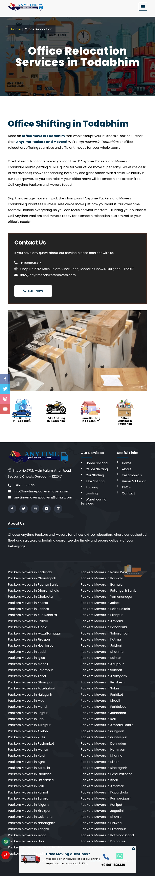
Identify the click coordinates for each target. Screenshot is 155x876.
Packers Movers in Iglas (26, 657)
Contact (128, 493)
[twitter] (23, 509)
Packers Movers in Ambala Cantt (107, 725)
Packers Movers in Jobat (100, 603)
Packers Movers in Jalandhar (103, 713)
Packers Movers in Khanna (101, 755)
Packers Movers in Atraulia (29, 768)
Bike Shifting (95, 481)
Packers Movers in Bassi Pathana (106, 774)
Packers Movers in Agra (26, 761)
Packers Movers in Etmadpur (103, 829)
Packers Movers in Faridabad (103, 706)
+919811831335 (31, 263)
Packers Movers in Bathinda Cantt (107, 835)
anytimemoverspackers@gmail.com (42, 497)
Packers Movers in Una (26, 841)
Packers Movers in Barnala (102, 584)
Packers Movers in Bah (26, 719)
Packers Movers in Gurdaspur (104, 737)
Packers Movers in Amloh (28, 731)
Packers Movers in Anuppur (102, 664)
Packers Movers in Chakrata (30, 596)
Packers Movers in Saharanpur (105, 633)
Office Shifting (97, 469)
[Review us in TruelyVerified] (58, 509)
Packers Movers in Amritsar (102, 786)
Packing (92, 487)
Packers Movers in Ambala (102, 621)
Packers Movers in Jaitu (26, 786)
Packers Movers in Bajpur (28, 713)
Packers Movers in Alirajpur (29, 725)
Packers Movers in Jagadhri (102, 810)
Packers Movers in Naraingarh (31, 823)
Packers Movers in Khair (99, 780)
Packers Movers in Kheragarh (104, 768)
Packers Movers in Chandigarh (32, 578)
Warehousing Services (93, 501)
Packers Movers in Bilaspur (102, 615)
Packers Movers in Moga (27, 835)
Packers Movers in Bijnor (100, 761)
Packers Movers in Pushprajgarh (106, 798)
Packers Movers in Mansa (28, 749)
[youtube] (46, 509)
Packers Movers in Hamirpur (103, 749)
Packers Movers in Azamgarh (104, 676)
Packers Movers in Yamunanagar (107, 596)
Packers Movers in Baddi (27, 651)
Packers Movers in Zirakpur (29, 810)
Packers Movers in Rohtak (101, 657)
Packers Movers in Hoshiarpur (31, 645)
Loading (92, 493)
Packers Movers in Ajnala (27, 627)
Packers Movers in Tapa (27, 676)
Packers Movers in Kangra (28, 829)
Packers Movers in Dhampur (30, 682)
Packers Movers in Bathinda (30, 572)
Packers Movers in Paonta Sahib (33, 584)
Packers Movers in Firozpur (29, 639)
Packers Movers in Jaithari (101, 645)
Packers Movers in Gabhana (30, 816)
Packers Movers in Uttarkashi (31, 780)
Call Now (35, 291)
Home (16, 29)
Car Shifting (95, 475)
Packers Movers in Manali (28, 664)
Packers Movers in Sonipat (101, 670)
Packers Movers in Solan (100, 688)
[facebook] (12, 509)
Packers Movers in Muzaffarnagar (34, 633)
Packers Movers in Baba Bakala (105, 609)
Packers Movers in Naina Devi (104, 572)
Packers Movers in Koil (98, 719)
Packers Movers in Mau (26, 700)
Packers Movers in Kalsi (26, 755)
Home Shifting (97, 463)
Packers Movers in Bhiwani (101, 823)
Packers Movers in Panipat (102, 804)
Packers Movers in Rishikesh (103, 682)
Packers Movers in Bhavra (101, 816)
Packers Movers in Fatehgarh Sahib (108, 590)
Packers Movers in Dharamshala (33, 590)
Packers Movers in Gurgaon (102, 731)
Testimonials (132, 475)
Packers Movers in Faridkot (102, 694)
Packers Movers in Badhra (28, 609)
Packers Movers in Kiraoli (100, 700)
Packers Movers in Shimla (28, 621)
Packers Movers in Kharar (28, 603)
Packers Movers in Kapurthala (104, 792)
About (127, 469)
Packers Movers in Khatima (102, 651)
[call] (106, 856)
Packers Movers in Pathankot (31, 743)
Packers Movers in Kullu (26, 737)
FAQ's (126, 487)
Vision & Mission (134, 481)
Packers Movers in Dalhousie (103, 841)
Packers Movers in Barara (28, 798)
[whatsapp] (117, 855)
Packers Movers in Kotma (101, 639)
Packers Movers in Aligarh (28, 804)
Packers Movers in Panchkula (104, 627)
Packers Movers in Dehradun (103, 743)
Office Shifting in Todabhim (124, 421)
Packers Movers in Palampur (30, 670)
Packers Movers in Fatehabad (31, 688)
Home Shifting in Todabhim (90, 419)
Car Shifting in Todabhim (22, 419)
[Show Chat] (5, 841)
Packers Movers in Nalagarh (30, 694)
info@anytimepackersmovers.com (48, 275)
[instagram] (35, 509)
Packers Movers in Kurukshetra (32, 615)
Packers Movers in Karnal (28, 792)
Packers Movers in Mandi (27, 706)
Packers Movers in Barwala (102, 578)
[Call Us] (5, 855)
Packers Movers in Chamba (29, 774)
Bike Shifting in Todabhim (56, 419)
